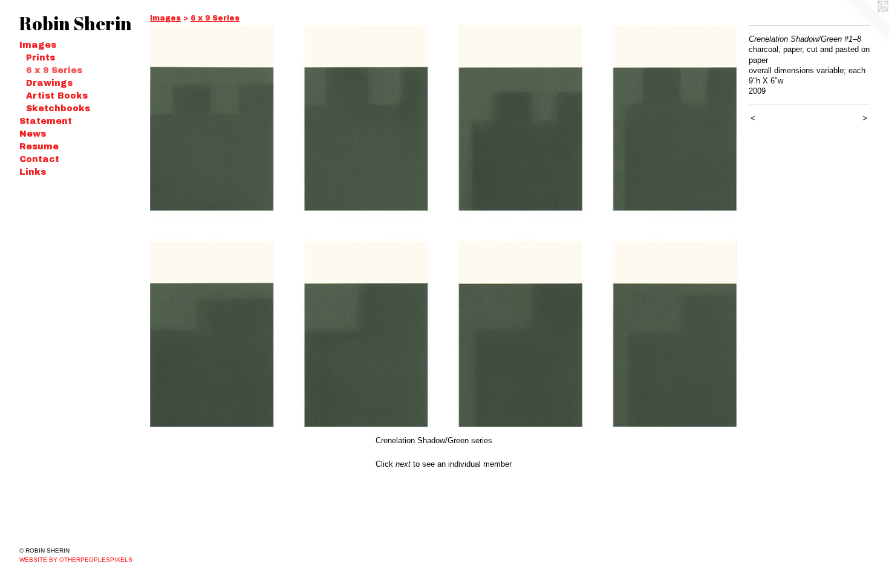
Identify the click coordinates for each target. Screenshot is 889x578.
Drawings (49, 83)
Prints (40, 57)
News (32, 133)
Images (37, 45)
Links (32, 172)
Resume (39, 146)
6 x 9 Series (54, 70)
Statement (45, 121)
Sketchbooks (58, 108)
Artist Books (57, 95)
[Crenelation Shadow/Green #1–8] (443, 226)
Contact (39, 159)
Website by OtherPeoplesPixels (75, 559)
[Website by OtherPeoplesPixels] (865, 24)
